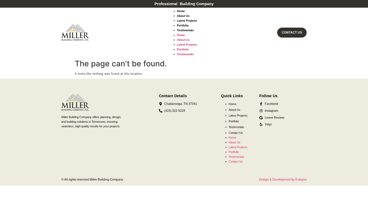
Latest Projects (187, 20)
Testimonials (185, 30)
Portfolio (183, 25)
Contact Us (236, 132)
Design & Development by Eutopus (283, 179)
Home (181, 11)
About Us (183, 15)
